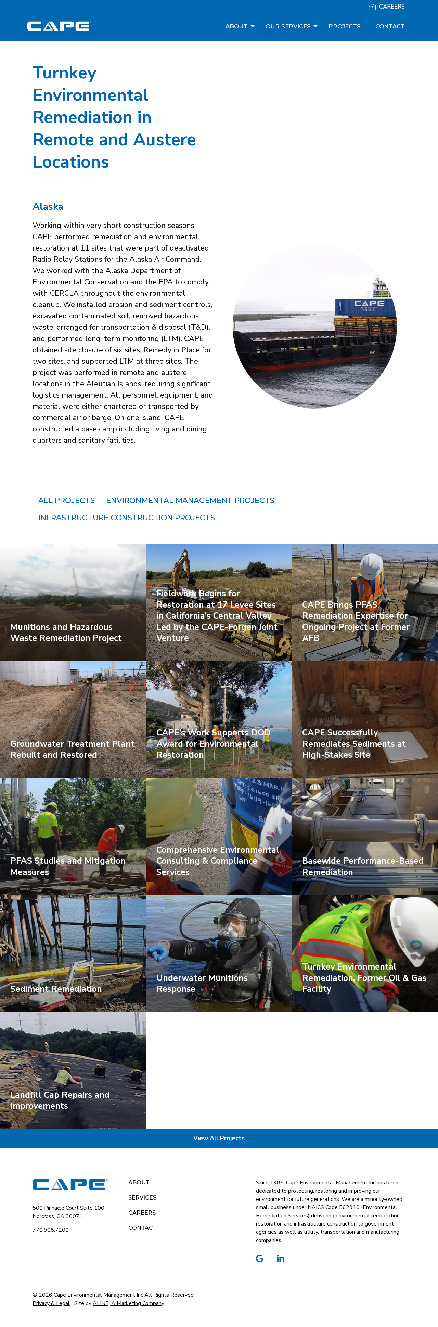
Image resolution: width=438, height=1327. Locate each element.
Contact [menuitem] (390, 26)
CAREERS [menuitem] (392, 7)
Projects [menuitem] (344, 26)
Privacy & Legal (51, 1303)
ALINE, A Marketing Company (128, 1303)
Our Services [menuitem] (288, 26)
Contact (142, 1228)
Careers (142, 1212)
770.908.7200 (51, 1230)
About (139, 1182)
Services (142, 1197)
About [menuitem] (237, 26)
